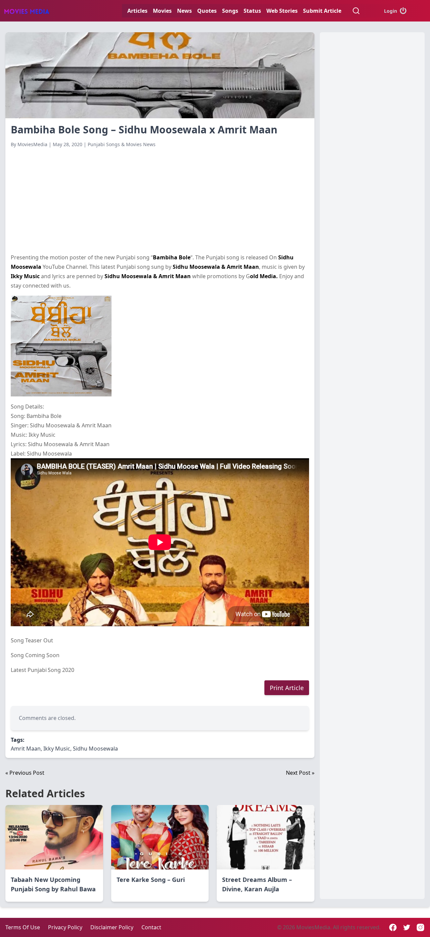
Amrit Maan (26, 748)
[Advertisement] (160, 200)
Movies (162, 10)
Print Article (287, 688)
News (184, 10)
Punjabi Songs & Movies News (122, 144)
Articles (137, 10)
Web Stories (282, 10)
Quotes (207, 10)
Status (252, 10)
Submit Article (322, 10)
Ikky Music (56, 748)
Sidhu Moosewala (95, 748)
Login (390, 11)
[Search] (356, 11)
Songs (230, 10)
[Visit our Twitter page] (406, 927)
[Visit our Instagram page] (420, 927)
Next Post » (300, 772)
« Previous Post (24, 772)
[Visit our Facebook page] (393, 927)
